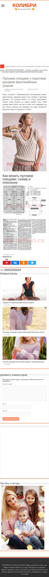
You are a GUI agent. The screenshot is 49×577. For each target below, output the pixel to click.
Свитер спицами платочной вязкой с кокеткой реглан (23, 362)
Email (5, 411)
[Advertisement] (24, 38)
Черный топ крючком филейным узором (18, 303)
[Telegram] (32, 261)
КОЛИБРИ (24, 5)
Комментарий (7, 384)
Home (2, 70)
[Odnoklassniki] (24, 261)
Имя (4, 404)
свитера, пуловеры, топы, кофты (37, 70)
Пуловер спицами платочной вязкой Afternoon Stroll (23, 332)
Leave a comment (32, 89)
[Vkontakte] (15, 261)
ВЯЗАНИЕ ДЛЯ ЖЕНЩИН (15, 70)
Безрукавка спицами (13, 270)
